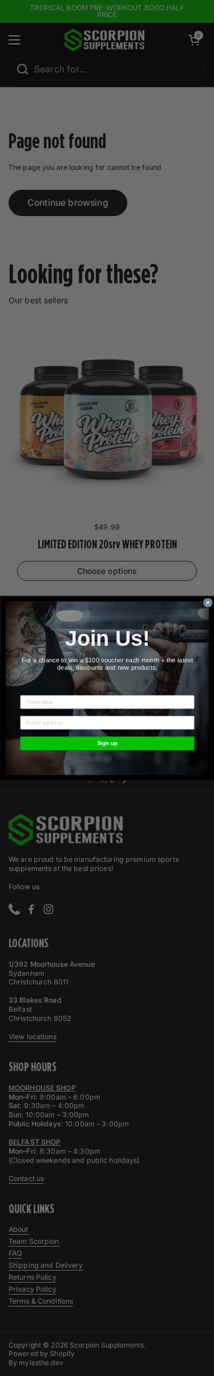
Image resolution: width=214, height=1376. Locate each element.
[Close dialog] (208, 602)
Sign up (107, 743)
